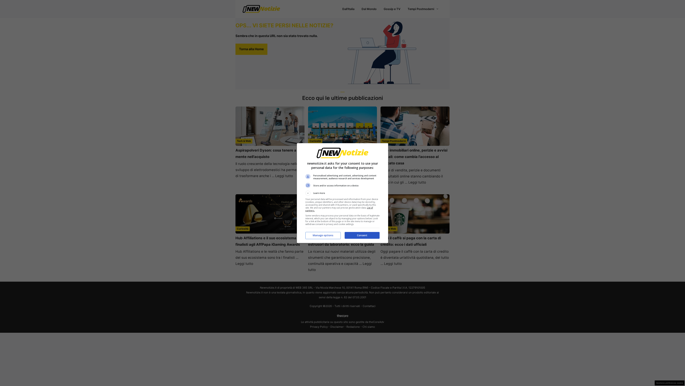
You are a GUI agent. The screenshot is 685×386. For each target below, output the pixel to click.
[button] (342, 193)
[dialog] (342, 193)
